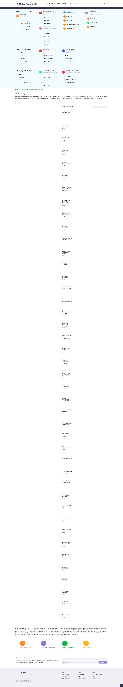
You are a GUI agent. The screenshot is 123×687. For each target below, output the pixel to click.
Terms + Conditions (19, 681)
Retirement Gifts (70, 28)
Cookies (30, 681)
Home (16, 89)
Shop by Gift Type (73, 3)
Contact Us (95, 679)
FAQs (94, 676)
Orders (79, 676)
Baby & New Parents (71, 12)
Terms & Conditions (82, 678)
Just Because (93, 26)
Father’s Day (69, 16)
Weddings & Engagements (31, 89)
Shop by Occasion (50, 3)
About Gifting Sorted (97, 674)
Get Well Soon (93, 22)
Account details (81, 674)
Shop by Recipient (61, 3)
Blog (94, 678)
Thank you (92, 18)
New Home (69, 20)
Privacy (25, 681)
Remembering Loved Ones (72, 24)
